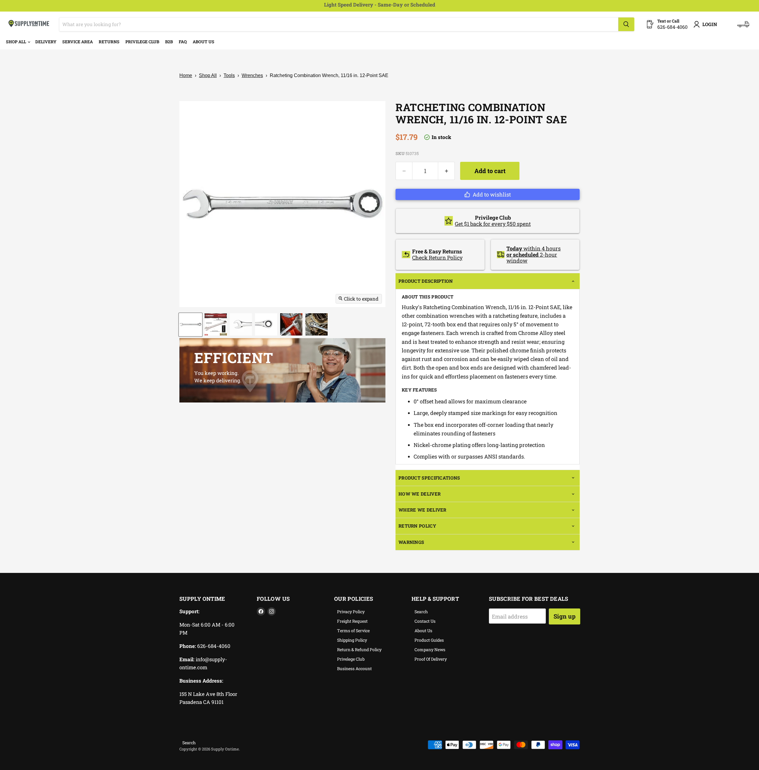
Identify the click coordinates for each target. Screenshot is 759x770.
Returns (109, 41)
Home (185, 75)
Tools (229, 75)
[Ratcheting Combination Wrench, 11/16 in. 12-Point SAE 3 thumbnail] (241, 324)
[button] (488, 194)
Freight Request (352, 621)
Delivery (45, 41)
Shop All (16, 41)
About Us (203, 41)
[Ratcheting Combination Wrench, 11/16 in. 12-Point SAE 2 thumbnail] (215, 324)
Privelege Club (351, 659)
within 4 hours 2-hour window (533, 254)
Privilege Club (142, 41)
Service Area (77, 41)
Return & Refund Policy (359, 649)
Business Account (354, 668)
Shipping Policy (352, 640)
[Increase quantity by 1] (446, 171)
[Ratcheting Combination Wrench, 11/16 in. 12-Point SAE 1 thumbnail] (190, 324)
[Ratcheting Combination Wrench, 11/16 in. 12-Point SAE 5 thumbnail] (291, 324)
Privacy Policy (351, 611)
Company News (429, 649)
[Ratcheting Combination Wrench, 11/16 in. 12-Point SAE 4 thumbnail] (266, 324)
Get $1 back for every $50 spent (493, 223)
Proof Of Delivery (430, 659)
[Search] (626, 24)
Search (421, 611)
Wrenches (252, 75)
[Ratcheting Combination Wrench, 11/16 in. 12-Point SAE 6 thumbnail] (316, 324)
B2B (169, 41)
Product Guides (429, 640)
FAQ (183, 41)
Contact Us (425, 621)
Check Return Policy (437, 257)
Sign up (564, 616)
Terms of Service (353, 630)
